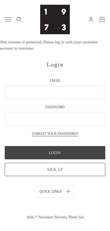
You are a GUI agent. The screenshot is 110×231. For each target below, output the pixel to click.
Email (55, 80)
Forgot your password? (55, 134)
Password (55, 107)
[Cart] (102, 19)
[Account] (91, 19)
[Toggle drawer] (8, 19)
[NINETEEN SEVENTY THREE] (55, 19)
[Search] (19, 19)
